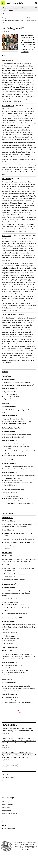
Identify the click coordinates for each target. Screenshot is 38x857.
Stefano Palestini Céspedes (11, 428)
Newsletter (22, 18)
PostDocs (24, 49)
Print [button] (4, 825)
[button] (3, 765)
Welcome (13, 18)
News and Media (8, 804)
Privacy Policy (7, 810)
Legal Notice (7, 808)
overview (7, 781)
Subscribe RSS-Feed (9, 828)
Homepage (5, 18)
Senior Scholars (29, 47)
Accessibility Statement (10, 814)
